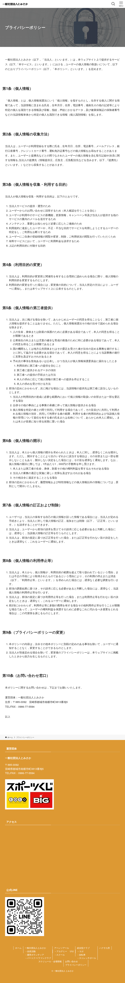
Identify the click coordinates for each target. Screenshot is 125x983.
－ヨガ (80, 951)
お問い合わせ (71, 961)
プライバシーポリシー (75, 964)
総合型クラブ (83, 947)
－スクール (59, 954)
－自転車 (81, 954)
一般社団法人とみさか (35, 947)
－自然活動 (30, 951)
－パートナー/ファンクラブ (38, 957)
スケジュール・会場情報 (50, 961)
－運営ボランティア (34, 954)
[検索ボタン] (113, 4)
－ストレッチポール (86, 957)
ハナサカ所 (104, 947)
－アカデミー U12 (64, 951)
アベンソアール (61, 947)
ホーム (18, 947)
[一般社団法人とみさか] (15, 4)
